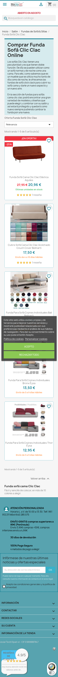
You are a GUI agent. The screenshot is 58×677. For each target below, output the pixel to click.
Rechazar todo (29, 354)
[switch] (51, 672)
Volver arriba (40, 478)
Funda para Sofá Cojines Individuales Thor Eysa (29, 444)
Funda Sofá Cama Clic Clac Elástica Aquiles (29, 179)
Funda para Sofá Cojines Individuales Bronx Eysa (29, 382)
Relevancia (29, 124)
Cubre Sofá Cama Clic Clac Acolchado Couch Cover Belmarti (29, 246)
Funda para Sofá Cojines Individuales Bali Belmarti (29, 314)
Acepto (29, 346)
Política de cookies (14, 339)
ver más (18, 672)
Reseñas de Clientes (8, 656)
